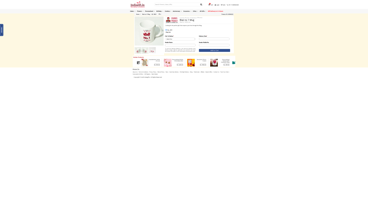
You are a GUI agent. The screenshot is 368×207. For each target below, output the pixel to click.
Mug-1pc (168, 32)
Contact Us (216, 72)
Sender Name (168, 42)
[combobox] (180, 39)
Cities (195, 11)
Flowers (139, 11)
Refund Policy (161, 72)
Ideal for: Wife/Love (185, 22)
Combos (167, 11)
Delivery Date (203, 36)
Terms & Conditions (143, 72)
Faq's (167, 72)
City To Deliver (169, 36)
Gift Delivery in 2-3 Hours (215, 11)
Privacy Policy (152, 72)
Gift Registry (147, 74)
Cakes (132, 11)
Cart (211, 5)
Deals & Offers (208, 72)
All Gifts (202, 11)
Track (223, 5)
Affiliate (202, 72)
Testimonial (196, 72)
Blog (191, 72)
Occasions (186, 11)
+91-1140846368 (233, 5)
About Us (135, 72)
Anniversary (176, 11)
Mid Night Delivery (184, 72)
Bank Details (155, 74)
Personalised (149, 11)
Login (217, 5)
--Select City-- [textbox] (169, 39)
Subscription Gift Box (138, 74)
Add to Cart (214, 50)
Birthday (159, 11)
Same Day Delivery (174, 72)
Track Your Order (224, 72)
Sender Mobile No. (204, 42)
